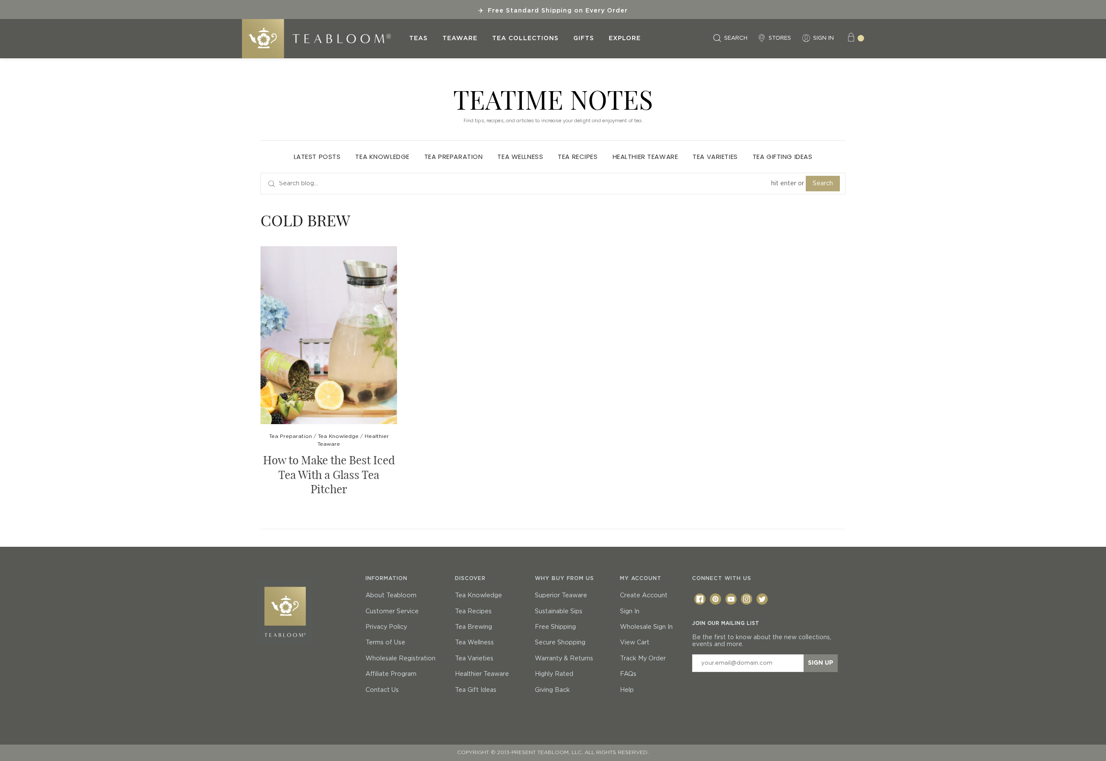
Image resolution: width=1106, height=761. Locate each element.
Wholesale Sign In (646, 627)
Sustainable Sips (558, 611)
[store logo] (322, 38)
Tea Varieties (715, 156)
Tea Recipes (577, 156)
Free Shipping (555, 627)
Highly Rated (554, 674)
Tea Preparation (453, 156)
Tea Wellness (520, 156)
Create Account (643, 595)
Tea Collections (525, 38)
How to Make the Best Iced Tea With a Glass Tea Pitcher (329, 474)
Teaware (459, 38)
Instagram (746, 599)
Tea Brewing (473, 627)
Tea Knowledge (382, 156)
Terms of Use (385, 642)
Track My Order (643, 658)
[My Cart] (855, 38)
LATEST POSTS (317, 156)
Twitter (762, 599)
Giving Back (552, 690)
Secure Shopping (560, 642)
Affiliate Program (390, 674)
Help (627, 690)
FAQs (628, 674)
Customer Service (392, 611)
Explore (625, 38)
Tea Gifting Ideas (783, 156)
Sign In (629, 611)
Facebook (700, 599)
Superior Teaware (561, 595)
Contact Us (382, 690)
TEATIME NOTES (553, 99)
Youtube (731, 599)
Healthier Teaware (645, 156)
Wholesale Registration (400, 658)
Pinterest (715, 599)
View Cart (634, 642)
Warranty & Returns (564, 658)
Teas (418, 38)
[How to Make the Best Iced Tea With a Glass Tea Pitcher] (329, 336)
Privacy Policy (386, 627)
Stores (780, 38)
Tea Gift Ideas (475, 690)
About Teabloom (390, 595)
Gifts (583, 38)
